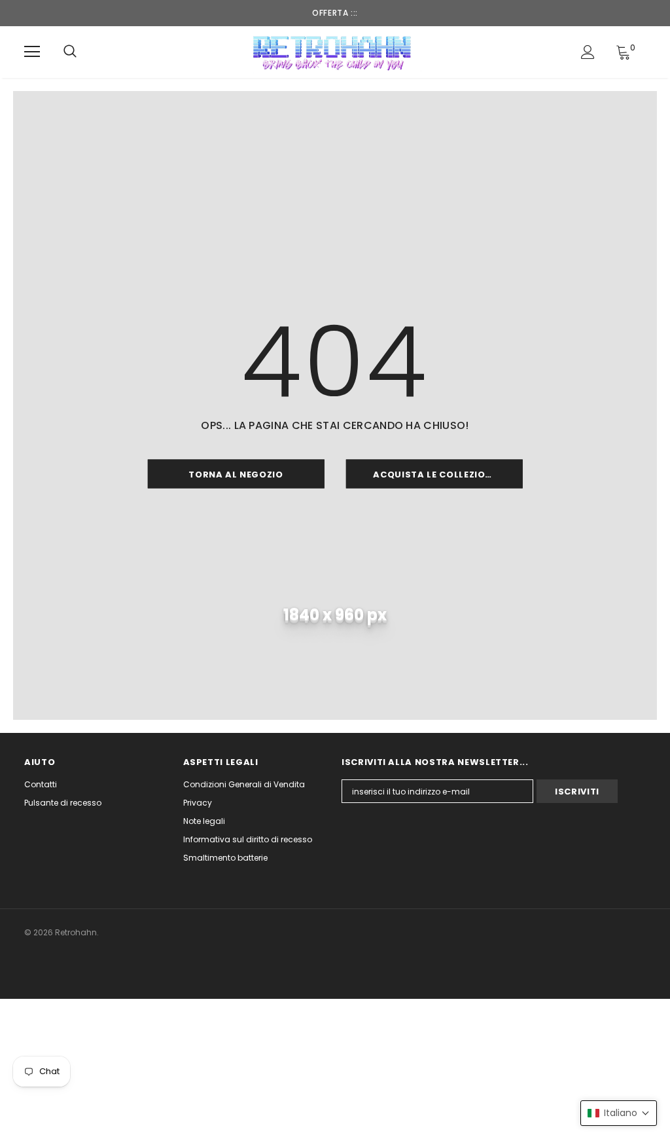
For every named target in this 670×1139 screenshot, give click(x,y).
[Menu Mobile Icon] (32, 52)
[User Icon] (588, 52)
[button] (618, 1113)
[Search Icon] (70, 51)
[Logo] (333, 51)
